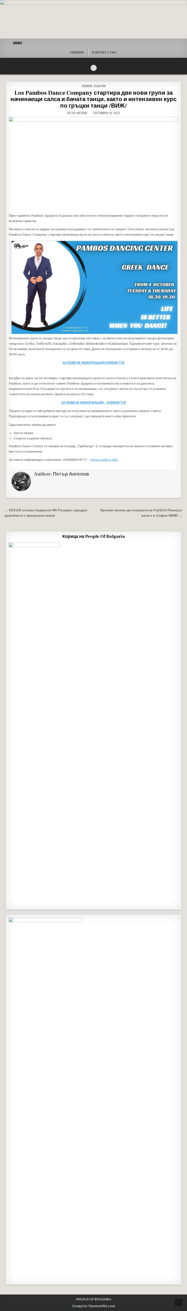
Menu (17, 43)
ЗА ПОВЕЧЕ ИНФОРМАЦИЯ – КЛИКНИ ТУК (93, 402)
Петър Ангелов (77, 112)
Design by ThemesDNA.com (93, 1306)
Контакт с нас (104, 52)
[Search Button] (94, 68)
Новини (77, 52)
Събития (100, 86)
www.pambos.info (104, 460)
